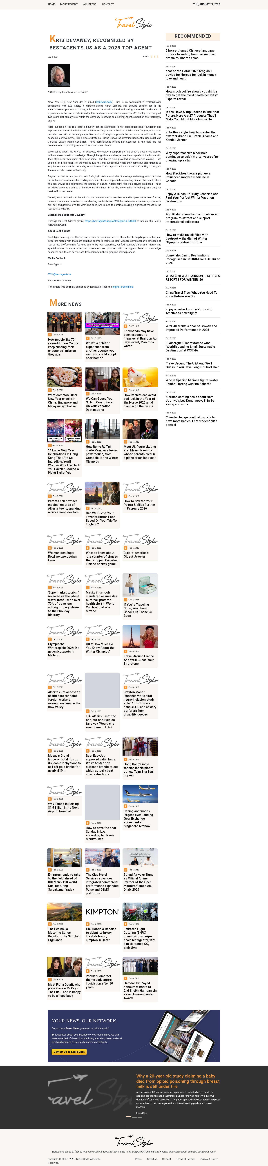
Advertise (152, 1159)
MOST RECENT (69, 4)
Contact (166, 1159)
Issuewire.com (104, 102)
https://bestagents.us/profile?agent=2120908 (110, 221)
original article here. (123, 286)
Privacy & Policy (209, 1159)
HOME (51, 4)
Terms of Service (185, 1159)
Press (138, 1159)
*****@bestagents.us (59, 274)
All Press (89, 4)
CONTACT (108, 4)
